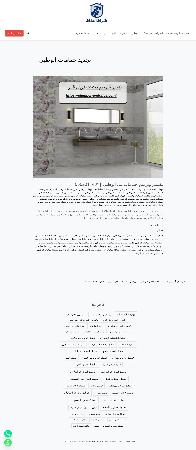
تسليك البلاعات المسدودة (103, 344)
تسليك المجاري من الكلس (119, 385)
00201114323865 (70, 441)
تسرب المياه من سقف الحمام (93, 331)
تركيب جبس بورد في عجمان (101, 314)
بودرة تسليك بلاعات (126, 314)
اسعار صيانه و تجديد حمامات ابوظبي (74, 235)
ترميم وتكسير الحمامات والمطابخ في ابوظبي (135, 195)
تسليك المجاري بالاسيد (112, 364)
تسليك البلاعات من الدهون (94, 357)
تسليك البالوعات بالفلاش (83, 337)
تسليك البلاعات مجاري (123, 357)
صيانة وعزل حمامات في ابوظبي (107, 205)
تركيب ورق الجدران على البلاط (73, 314)
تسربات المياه (96, 326)
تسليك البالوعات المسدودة (112, 337)
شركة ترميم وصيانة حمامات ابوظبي (139, 205)
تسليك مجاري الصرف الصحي (113, 400)
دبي (105, 33)
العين (113, 33)
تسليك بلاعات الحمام (75, 385)
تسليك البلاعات (127, 344)
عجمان (96, 33)
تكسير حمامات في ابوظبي (58, 195)
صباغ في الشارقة (98, 419)
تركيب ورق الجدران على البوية (115, 320)
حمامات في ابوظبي (147, 201)
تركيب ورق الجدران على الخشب (119, 326)
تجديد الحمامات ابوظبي (137, 192)
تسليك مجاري (101, 392)
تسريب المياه (71, 331)
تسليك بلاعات (96, 385)
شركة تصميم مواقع (91, 441)
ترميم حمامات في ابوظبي (81, 239)
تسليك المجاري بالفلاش (82, 371)
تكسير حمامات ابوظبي (104, 195)
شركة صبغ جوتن (94, 414)
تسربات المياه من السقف (74, 326)
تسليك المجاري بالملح (115, 378)
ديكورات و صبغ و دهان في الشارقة (83, 407)
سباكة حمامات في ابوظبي (68, 201)
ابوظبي (135, 33)
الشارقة (123, 33)
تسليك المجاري (70, 357)
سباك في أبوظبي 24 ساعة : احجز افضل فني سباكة (165, 33)
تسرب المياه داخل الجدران (119, 331)
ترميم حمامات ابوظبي (94, 192)
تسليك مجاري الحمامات (76, 392)
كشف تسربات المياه (78, 419)
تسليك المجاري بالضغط (113, 371)
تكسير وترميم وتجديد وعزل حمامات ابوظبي (67, 198)
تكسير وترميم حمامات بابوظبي (134, 198)
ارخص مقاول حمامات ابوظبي (71, 189)
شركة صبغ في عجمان (117, 419)
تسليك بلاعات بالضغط (122, 392)
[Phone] (8, 433)
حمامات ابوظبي (76, 246)
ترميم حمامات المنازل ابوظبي (69, 192)
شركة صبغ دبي (77, 414)
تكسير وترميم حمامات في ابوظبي (104, 198)
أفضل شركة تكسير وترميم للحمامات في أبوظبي (107, 189)
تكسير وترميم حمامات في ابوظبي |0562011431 (119, 184)
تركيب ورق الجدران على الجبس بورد (84, 320)
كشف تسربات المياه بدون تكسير (108, 425)
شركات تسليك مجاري (115, 414)
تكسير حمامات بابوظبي (81, 195)
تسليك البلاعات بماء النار (85, 351)
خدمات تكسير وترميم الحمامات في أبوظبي (117, 201)
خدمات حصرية (82, 33)
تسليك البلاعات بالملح (112, 351)
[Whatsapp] (8, 442)
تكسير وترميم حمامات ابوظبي (73, 242)
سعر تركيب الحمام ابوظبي (83, 249)
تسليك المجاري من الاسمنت (84, 378)
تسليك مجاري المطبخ (84, 400)
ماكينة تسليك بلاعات (81, 426)
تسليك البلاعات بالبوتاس (73, 344)
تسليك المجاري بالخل (87, 364)
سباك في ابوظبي (89, 201)
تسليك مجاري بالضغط (114, 407)
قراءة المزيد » (157, 224)
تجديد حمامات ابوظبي (115, 192)
